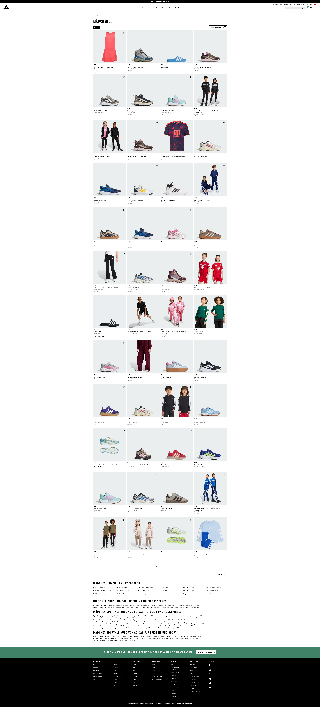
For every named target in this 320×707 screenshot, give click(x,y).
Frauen (150, 8)
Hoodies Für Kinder (144, 590)
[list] (151, 27)
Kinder (158, 8)
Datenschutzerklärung (170, 703)
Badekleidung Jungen (99, 594)
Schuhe (164, 8)
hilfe (281, 4)
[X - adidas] (218, 674)
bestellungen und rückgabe (290, 4)
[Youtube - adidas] (218, 688)
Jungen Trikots (210, 594)
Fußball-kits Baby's (121, 594)
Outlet (177, 8)
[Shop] (6, 7)
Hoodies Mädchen (166, 587)
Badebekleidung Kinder (123, 590)
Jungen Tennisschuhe (212, 590)
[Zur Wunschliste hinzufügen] (123, 33)
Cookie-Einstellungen (133, 703)
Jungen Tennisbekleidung (213, 587)
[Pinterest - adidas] (218, 679)
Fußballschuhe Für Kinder (146, 587)
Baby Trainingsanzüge (99, 587)
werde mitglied (309, 4)
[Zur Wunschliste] (311, 8)
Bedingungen (188, 703)
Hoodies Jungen (143, 594)
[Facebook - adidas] (218, 665)
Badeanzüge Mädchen (122, 587)
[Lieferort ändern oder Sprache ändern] (315, 4)
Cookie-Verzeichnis (159, 703)
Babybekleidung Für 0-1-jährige (102, 590)
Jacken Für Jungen (166, 594)
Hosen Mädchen (165, 590)
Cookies (151, 703)
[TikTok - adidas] (218, 683)
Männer (143, 8)
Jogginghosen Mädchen (190, 590)
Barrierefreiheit (181, 703)
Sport (170, 8)
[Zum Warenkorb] (315, 8)
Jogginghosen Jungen (189, 587)
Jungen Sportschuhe (189, 594)
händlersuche (276, 4)
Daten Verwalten (144, 703)
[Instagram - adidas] (218, 670)
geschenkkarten (300, 4)
